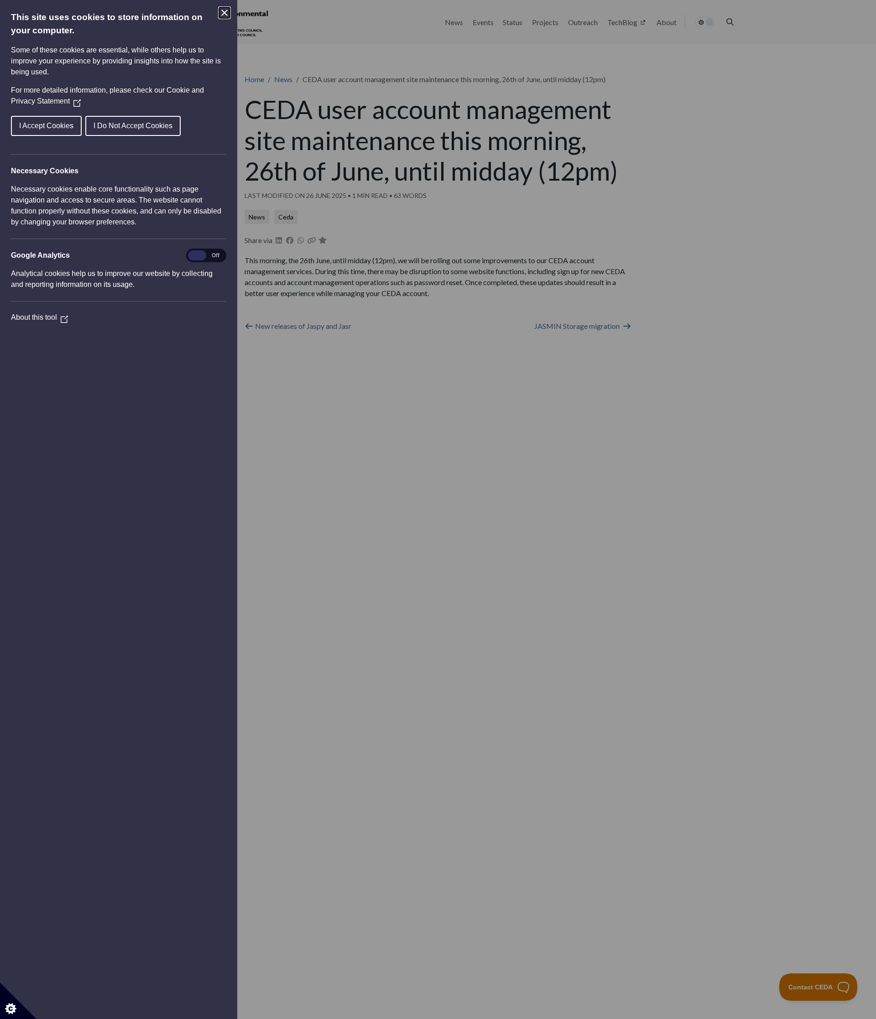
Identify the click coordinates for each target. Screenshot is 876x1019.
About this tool (39, 317)
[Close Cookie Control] (224, 12)
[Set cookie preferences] (18, 1001)
